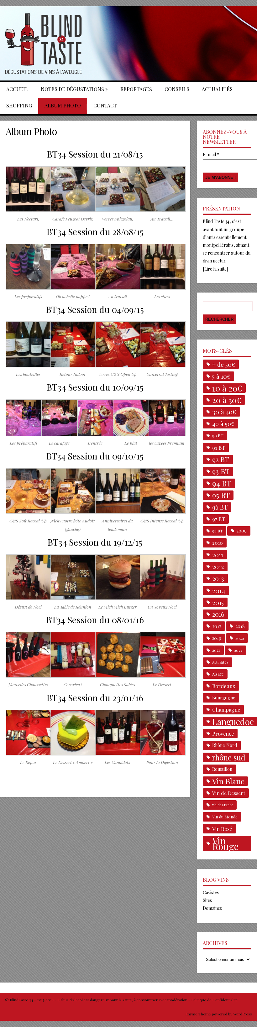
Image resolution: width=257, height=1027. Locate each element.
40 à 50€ (223, 424)
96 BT (220, 507)
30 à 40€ (224, 411)
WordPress (242, 1013)
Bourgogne (223, 698)
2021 (216, 650)
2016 (218, 614)
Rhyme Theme (198, 1013)
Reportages (136, 89)
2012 (218, 567)
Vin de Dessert (228, 793)
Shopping (19, 105)
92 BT (220, 459)
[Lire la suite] (215, 269)
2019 (216, 638)
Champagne (226, 709)
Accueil (17, 89)
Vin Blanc (228, 781)
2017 (216, 626)
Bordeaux (223, 685)
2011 (217, 555)
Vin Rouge (225, 843)
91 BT (218, 447)
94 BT (221, 483)
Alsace (218, 674)
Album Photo (63, 105)
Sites (207, 900)
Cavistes (211, 892)
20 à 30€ (226, 400)
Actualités (217, 89)
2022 (238, 650)
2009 (242, 531)
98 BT (217, 530)
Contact (105, 105)
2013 (218, 578)
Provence (223, 733)
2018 (240, 626)
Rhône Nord (224, 745)
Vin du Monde (225, 816)
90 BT (217, 435)
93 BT (220, 471)
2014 (218, 590)
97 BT (218, 519)
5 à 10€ (221, 376)
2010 (217, 542)
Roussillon (222, 769)
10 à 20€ (227, 388)
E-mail (211, 155)
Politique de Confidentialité (214, 999)
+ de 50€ (223, 364)
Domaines (212, 908)
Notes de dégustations (74, 89)
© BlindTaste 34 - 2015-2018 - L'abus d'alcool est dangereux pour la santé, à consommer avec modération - (98, 999)
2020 (239, 638)
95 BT (221, 495)
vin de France (222, 804)
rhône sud (228, 757)
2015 (218, 602)
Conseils (177, 89)
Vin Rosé (222, 828)
